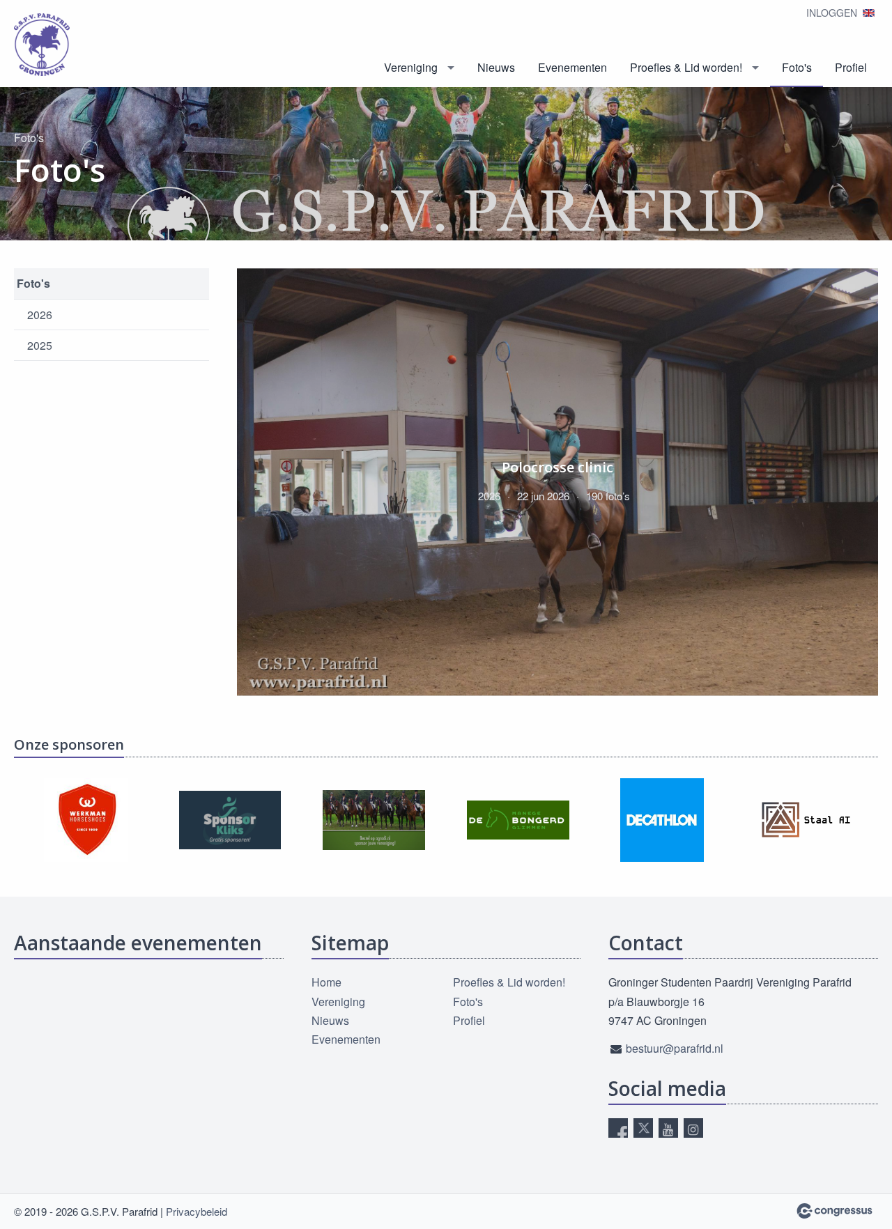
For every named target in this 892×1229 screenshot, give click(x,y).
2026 (39, 315)
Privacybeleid (196, 1211)
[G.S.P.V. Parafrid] (42, 44)
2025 (39, 345)
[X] (643, 1128)
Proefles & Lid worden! (686, 67)
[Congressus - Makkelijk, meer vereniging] (834, 1211)
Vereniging (411, 67)
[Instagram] (693, 1128)
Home (326, 982)
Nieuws (496, 67)
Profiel (851, 67)
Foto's (797, 67)
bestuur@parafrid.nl (674, 1048)
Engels (869, 13)
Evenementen (572, 67)
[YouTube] (668, 1128)
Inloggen (831, 13)
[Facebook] (618, 1128)
